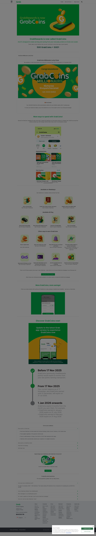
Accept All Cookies (87, 528)
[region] (73, 529)
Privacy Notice (68, 532)
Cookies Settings (87, 531)
